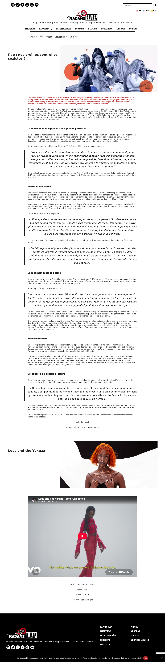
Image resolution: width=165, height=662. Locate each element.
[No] (161, 658)
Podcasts (79, 29)
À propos (121, 29)
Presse (134, 627)
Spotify (113, 97)
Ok (146, 658)
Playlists (92, 29)
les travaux (40, 173)
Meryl (99, 360)
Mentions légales (140, 640)
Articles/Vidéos (63, 29)
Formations (106, 29)
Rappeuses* (106, 627)
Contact (133, 29)
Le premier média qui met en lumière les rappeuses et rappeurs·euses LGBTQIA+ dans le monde (82, 23)
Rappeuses (44, 29)
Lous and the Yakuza (26, 450)
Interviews (30, 29)
